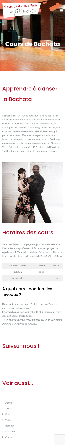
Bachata (9, 425)
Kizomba (10, 431)
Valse (8, 419)
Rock (8, 414)
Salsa (8, 408)
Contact (9, 437)
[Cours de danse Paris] (21, 10)
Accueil (9, 402)
